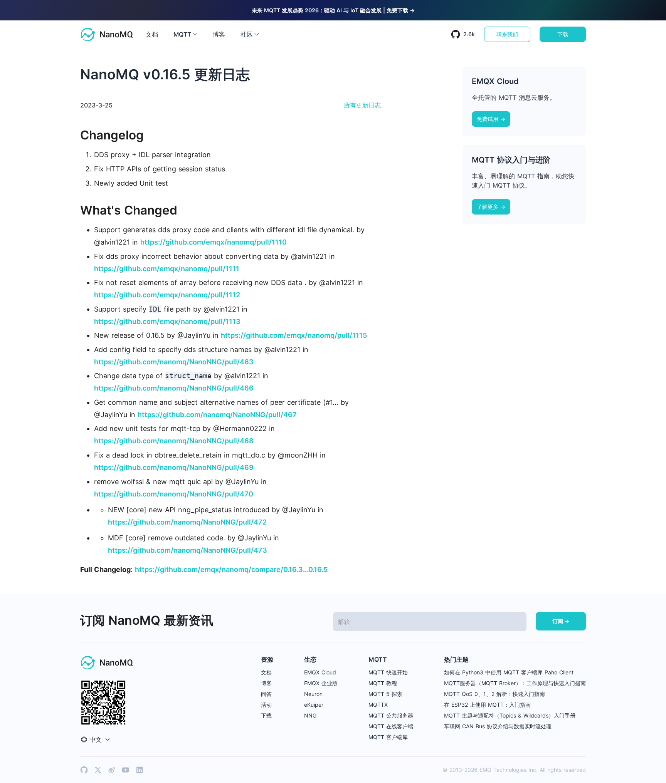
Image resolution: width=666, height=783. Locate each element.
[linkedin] (139, 770)
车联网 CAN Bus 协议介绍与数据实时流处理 (498, 726)
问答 (266, 694)
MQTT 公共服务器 (390, 715)
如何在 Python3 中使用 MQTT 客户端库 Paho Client (509, 672)
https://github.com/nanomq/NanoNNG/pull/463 (174, 362)
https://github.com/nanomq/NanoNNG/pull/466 (174, 388)
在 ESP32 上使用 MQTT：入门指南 (487, 704)
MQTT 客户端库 (388, 737)
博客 (219, 34)
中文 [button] (95, 739)
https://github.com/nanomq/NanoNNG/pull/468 (174, 441)
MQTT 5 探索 (385, 694)
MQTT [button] (182, 34)
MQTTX (378, 704)
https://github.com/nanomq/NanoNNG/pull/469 (174, 467)
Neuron (313, 694)
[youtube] (126, 770)
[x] (98, 770)
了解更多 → (491, 206)
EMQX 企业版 (321, 683)
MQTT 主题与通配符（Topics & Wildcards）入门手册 (509, 715)
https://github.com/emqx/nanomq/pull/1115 (294, 335)
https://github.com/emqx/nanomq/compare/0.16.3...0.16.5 (231, 569)
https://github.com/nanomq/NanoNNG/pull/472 (187, 522)
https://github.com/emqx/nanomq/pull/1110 (213, 242)
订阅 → (560, 621)
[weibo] (112, 770)
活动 (266, 704)
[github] (84, 770)
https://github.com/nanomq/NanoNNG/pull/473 (187, 550)
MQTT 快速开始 (388, 672)
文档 (152, 34)
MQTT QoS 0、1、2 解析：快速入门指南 (494, 694)
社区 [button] (246, 34)
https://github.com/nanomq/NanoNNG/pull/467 (217, 415)
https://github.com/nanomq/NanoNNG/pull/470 (173, 494)
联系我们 (507, 34)
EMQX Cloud (320, 672)
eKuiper (313, 704)
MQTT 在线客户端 (390, 726)
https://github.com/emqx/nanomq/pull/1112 (167, 295)
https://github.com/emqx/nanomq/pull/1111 (166, 269)
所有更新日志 (362, 105)
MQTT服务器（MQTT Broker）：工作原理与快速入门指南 (515, 683)
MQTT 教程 (382, 683)
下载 (562, 34)
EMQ (485, 769)
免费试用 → (491, 119)
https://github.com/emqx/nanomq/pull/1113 (167, 321)
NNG (310, 715)
